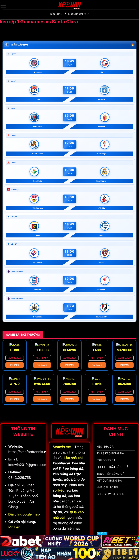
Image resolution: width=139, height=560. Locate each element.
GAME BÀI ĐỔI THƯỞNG (23, 334)
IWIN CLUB (42, 384)
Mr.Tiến (14, 527)
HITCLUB (42, 350)
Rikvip (97, 384)
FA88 (97, 350)
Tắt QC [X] (101, 533)
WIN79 (14, 384)
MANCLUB (124, 350)
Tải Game (14, 365)
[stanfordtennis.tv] (69, 4)
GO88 (14, 350)
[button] (3, 5)
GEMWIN (69, 350)
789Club (69, 384)
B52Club (124, 384)
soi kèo (58, 490)
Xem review (14, 358)
